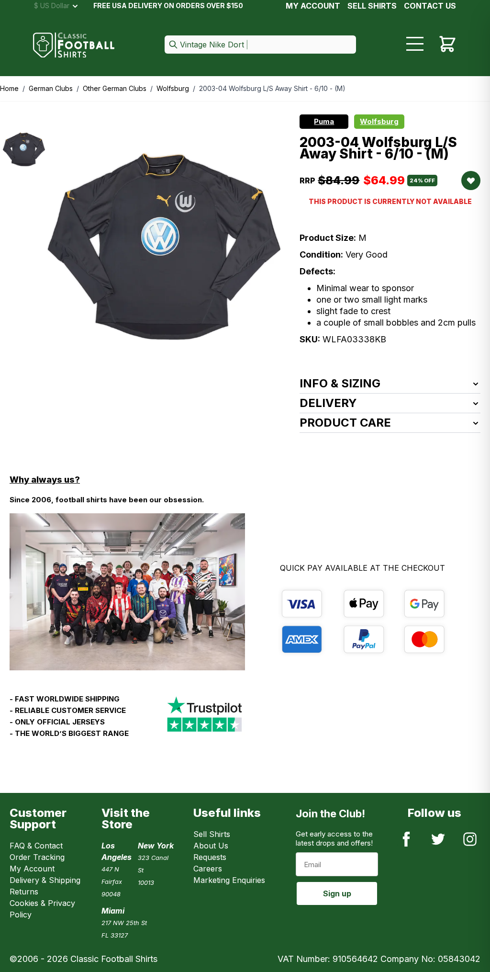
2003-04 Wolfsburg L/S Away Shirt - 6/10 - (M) (272, 88)
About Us (210, 845)
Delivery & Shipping (45, 880)
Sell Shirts (211, 834)
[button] (260, 45)
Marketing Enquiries (229, 880)
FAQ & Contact (36, 845)
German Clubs (51, 88)
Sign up (337, 893)
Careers (207, 868)
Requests (209, 857)
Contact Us (430, 6)
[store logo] (73, 45)
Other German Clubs (114, 88)
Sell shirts (372, 6)
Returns (24, 891)
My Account (313, 6)
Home (9, 88)
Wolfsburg (172, 88)
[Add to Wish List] (470, 180)
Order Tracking (37, 857)
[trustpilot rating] (204, 720)
